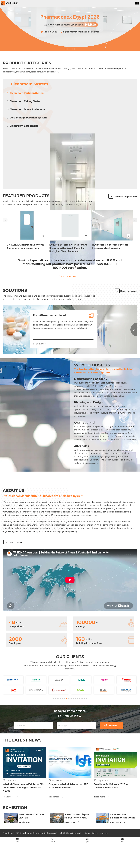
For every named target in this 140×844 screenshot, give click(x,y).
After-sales (81, 446)
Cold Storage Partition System (28, 117)
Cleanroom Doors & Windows (27, 109)
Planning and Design (88, 402)
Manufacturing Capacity (90, 379)
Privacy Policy (91, 833)
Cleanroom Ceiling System (26, 101)
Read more (38, 344)
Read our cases (128, 291)
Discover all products (125, 196)
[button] (65, 49)
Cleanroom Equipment (24, 125)
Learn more (15, 542)
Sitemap (104, 833)
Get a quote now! (68, 276)
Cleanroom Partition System (27, 93)
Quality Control (84, 422)
